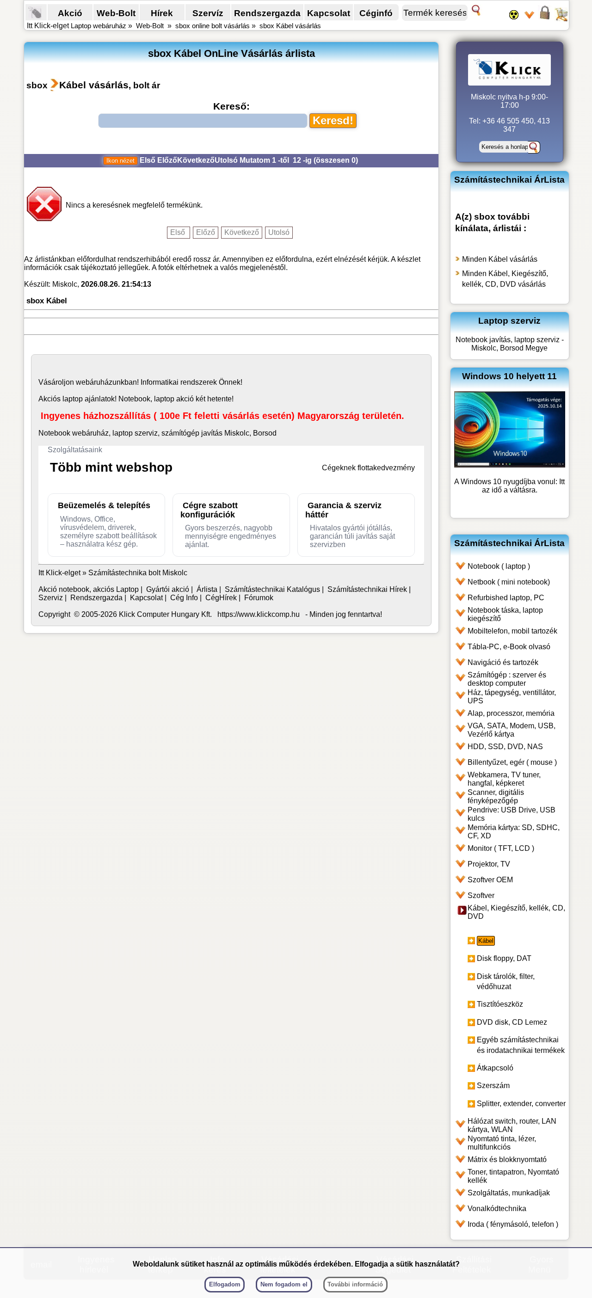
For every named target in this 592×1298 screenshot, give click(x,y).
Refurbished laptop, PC (506, 598)
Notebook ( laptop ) (499, 566)
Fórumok (258, 598)
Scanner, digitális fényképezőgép (496, 796)
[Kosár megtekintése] (561, 18)
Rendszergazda (267, 13)
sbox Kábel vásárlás (290, 26)
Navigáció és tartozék (503, 662)
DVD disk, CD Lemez (512, 1022)
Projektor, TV (489, 864)
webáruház (94, 382)
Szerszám (493, 1085)
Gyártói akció (167, 589)
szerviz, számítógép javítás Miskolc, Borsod (206, 433)
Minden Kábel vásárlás (499, 259)
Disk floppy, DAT (504, 958)
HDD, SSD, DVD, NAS (505, 747)
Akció (70, 13)
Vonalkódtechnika (497, 1208)
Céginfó (376, 13)
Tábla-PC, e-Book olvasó (509, 647)
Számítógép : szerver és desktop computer (507, 679)
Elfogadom (224, 1284)
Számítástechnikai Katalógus (272, 589)
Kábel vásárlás (94, 85)
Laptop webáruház (98, 26)
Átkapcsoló (495, 1068)
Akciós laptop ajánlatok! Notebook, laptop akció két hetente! (136, 399)
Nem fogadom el (284, 1284)
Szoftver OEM (490, 880)
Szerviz (50, 598)
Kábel (485, 940)
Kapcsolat (328, 13)
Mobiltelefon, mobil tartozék (512, 631)
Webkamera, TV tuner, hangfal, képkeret (504, 779)
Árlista (207, 589)
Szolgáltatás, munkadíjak (509, 1193)
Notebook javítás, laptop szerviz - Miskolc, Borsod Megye (510, 344)
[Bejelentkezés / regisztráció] (545, 18)
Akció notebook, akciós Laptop (88, 589)
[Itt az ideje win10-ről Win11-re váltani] (509, 465)
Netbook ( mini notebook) (509, 582)
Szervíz (207, 13)
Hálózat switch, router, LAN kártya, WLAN (512, 1125)
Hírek (162, 13)
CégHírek (221, 598)
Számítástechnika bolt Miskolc (137, 573)
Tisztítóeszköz (500, 1004)
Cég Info (184, 598)
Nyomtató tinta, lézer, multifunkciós (502, 1143)
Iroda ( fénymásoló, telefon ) (513, 1224)
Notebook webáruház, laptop (85, 433)
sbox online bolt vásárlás (212, 26)
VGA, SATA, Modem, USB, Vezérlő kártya (511, 730)
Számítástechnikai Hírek (367, 589)
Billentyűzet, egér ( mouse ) (512, 762)
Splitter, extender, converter (521, 1103)
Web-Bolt (116, 13)
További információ (355, 1284)
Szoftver (481, 895)
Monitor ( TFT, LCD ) (501, 848)
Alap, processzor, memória (511, 713)
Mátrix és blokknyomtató (507, 1159)
